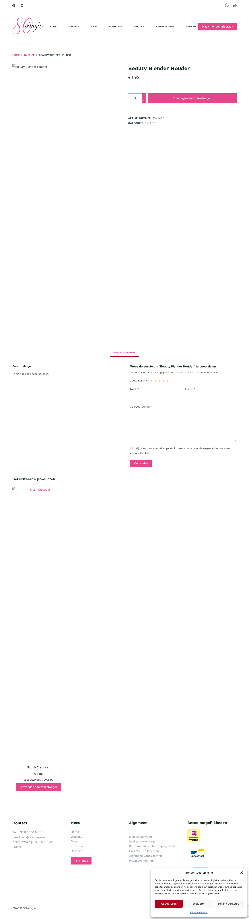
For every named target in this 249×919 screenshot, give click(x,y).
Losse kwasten (33, 779)
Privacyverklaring (199, 912)
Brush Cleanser (38, 767)
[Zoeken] (227, 5)
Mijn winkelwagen (141, 836)
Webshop (73, 26)
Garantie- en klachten (144, 851)
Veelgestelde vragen (143, 841)
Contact (138, 26)
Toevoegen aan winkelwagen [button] (38, 787)
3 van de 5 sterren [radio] (160, 380)
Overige (150, 123)
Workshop (192, 26)
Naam (135, 389)
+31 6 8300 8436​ (30, 832)
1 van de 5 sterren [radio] (152, 380)
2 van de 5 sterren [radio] (156, 380)
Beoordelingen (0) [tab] (124, 352)
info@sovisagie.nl (34, 837)
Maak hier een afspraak (217, 26)
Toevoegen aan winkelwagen (192, 98)
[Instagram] (22, 5)
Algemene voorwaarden (145, 856)
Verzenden (141, 463)
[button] (242, 873)
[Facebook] (13, 5)
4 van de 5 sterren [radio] (164, 380)
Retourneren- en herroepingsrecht (152, 846)
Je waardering (139, 380)
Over (94, 26)
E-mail (190, 389)
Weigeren (199, 903)
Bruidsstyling (165, 26)
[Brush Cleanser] (38, 624)
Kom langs (81, 860)
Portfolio (115, 26)
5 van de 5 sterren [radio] (168, 380)
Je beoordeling (141, 406)
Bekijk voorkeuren (229, 903)
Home (53, 26)
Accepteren (169, 903)
